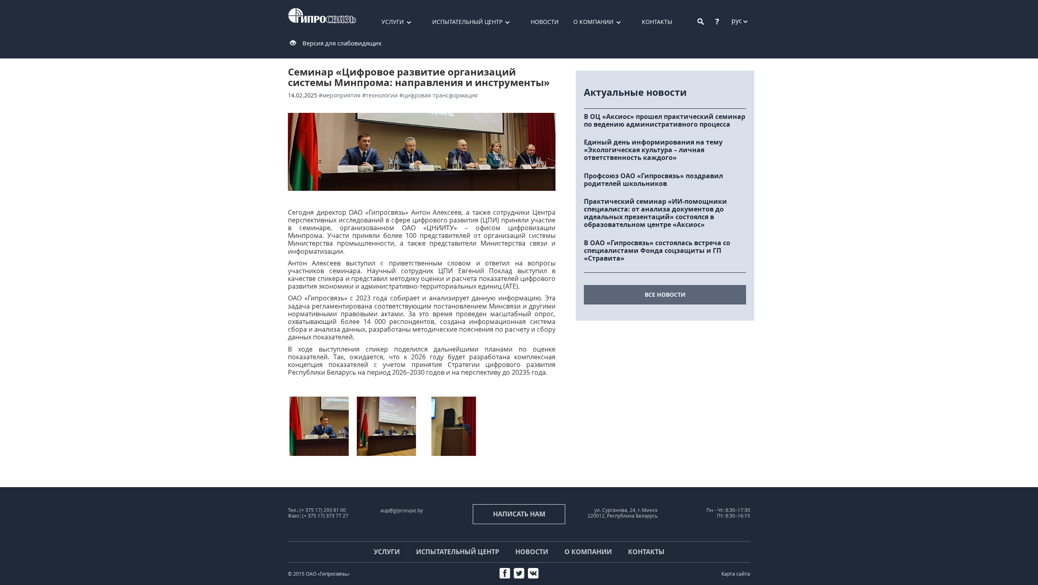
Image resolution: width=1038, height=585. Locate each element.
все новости (665, 294)
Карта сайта (735, 573)
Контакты (657, 22)
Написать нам (519, 513)
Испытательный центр (467, 22)
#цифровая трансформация (438, 95)
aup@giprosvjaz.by (401, 510)
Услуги (393, 22)
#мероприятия (339, 95)
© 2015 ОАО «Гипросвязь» (319, 573)
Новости (545, 22)
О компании (593, 22)
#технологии (380, 95)
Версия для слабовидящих (342, 43)
